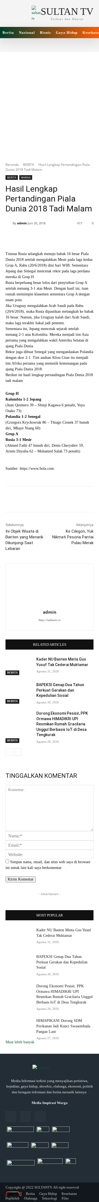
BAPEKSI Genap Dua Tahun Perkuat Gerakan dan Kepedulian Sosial (60, 690)
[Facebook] (11, 1116)
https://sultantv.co (49, 620)
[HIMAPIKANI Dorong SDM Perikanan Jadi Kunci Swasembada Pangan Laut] (19, 1027)
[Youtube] (40, 1116)
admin (22, 223)
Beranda (12, 164)
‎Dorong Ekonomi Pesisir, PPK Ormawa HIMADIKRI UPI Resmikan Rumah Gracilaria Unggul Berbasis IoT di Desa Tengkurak (62, 724)
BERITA (28, 164)
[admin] (9, 223)
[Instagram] (25, 1116)
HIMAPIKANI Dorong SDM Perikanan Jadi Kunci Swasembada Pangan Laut (63, 1026)
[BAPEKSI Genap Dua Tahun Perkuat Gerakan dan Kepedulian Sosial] (19, 691)
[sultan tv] (50, 1068)
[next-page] (17, 752)
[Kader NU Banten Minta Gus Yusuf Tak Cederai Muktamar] (19, 666)
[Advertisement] (49, 104)
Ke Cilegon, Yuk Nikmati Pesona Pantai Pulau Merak (73, 537)
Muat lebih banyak (20, 1042)
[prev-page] (9, 752)
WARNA (26, 177)
